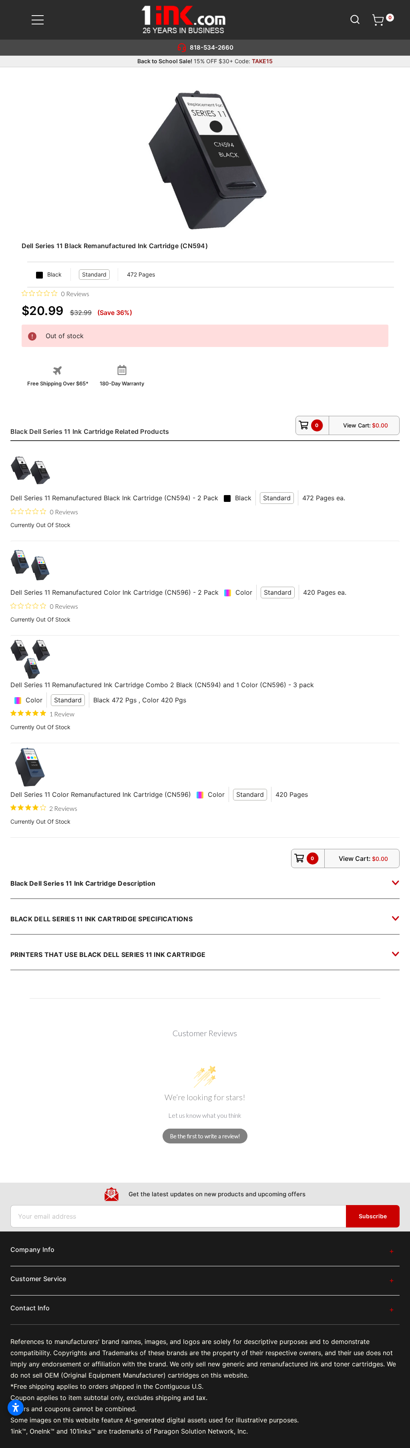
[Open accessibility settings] (16, 1408)
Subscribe (373, 1216)
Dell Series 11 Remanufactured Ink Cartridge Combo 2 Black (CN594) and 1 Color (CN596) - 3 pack (162, 685)
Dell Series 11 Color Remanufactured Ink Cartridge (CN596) (100, 794)
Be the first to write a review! (205, 1136)
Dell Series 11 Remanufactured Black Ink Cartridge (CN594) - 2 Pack (114, 498)
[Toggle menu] (43, 20)
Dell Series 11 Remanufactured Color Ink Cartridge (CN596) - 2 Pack (114, 592)
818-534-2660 (211, 47)
